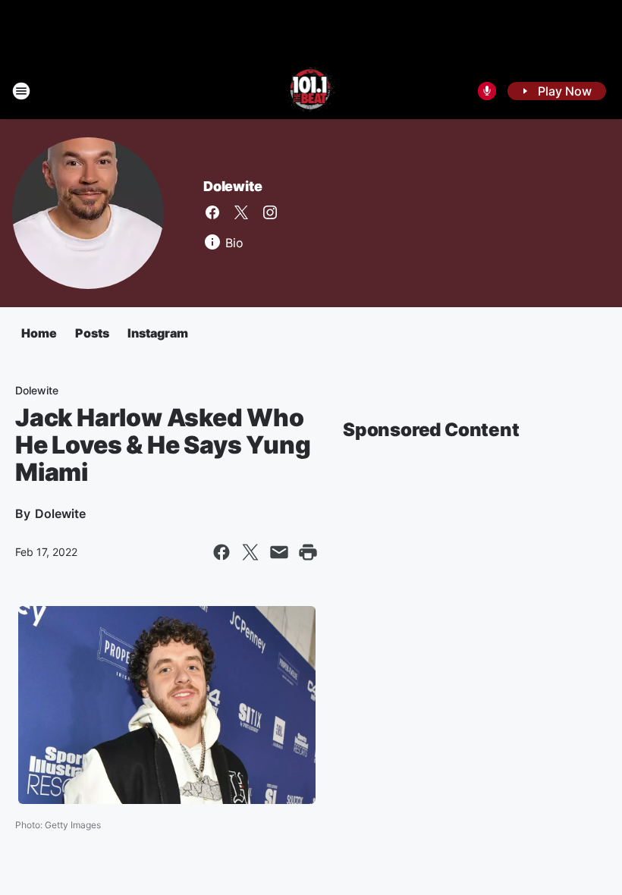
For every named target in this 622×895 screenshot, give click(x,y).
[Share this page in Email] (279, 552)
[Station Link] (311, 91)
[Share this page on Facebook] (221, 552)
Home (39, 333)
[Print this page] (308, 552)
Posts (92, 333)
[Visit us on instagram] (270, 212)
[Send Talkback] (487, 91)
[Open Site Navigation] (21, 91)
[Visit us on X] (241, 212)
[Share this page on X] (250, 552)
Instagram (157, 333)
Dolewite (232, 186)
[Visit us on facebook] (212, 212)
